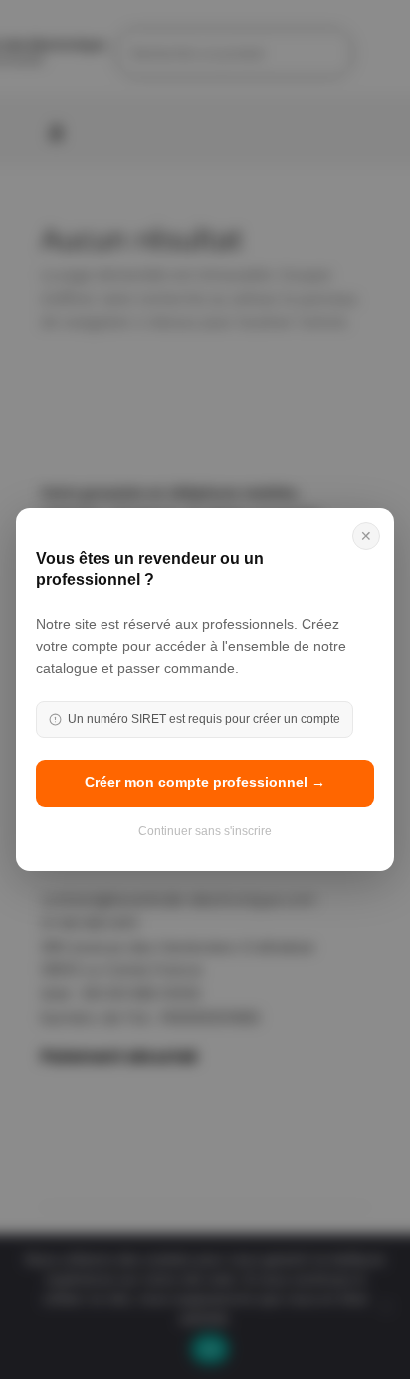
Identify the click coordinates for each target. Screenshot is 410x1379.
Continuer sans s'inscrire (205, 831)
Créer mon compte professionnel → (205, 782)
